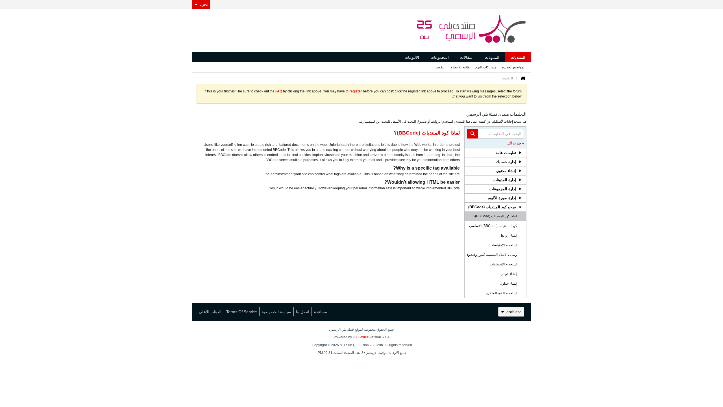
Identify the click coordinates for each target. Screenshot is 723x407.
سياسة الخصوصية (276, 311)
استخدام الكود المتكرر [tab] (501, 293)
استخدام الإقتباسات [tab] (503, 245)
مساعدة (320, 311)
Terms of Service (241, 311)
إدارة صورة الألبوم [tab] (502, 198)
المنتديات (518, 57)
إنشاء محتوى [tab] (506, 171)
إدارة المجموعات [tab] (502, 189)
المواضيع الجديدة (513, 67)
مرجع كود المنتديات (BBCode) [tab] (492, 207)
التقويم (440, 67)
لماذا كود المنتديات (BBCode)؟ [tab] (495, 216)
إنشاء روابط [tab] (508, 235)
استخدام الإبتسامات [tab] (503, 264)
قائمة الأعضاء (460, 67)
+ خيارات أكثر (515, 143)
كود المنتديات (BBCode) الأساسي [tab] (493, 226)
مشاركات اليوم (485, 67)
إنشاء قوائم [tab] (509, 274)
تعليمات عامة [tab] (506, 153)
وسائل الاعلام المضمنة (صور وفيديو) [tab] (492, 255)
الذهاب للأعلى (210, 311)
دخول (204, 5)
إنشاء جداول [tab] (508, 283)
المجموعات (439, 57)
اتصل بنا (302, 311)
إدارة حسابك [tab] (506, 162)
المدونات (492, 57)
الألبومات (411, 57)
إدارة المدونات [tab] (504, 180)
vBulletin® (361, 337)
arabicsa (514, 311)
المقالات (467, 57)
